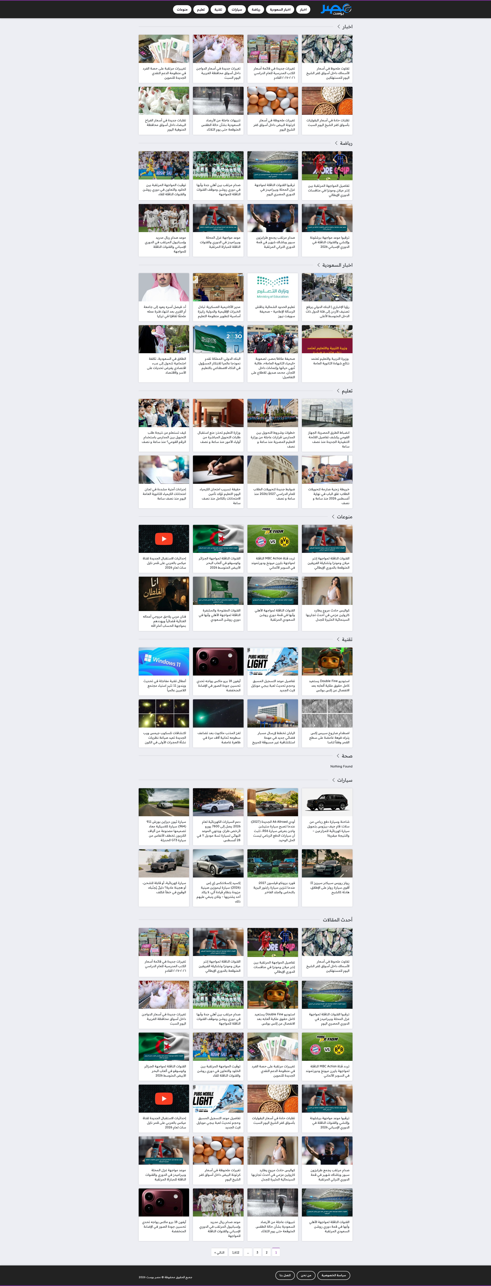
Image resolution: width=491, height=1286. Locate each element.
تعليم (347, 391)
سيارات (344, 780)
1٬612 (235, 1252)
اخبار (347, 26)
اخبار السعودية (337, 265)
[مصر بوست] (336, 9)
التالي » (219, 1252)
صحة (347, 756)
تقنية (347, 639)
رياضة (346, 143)
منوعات (344, 516)
